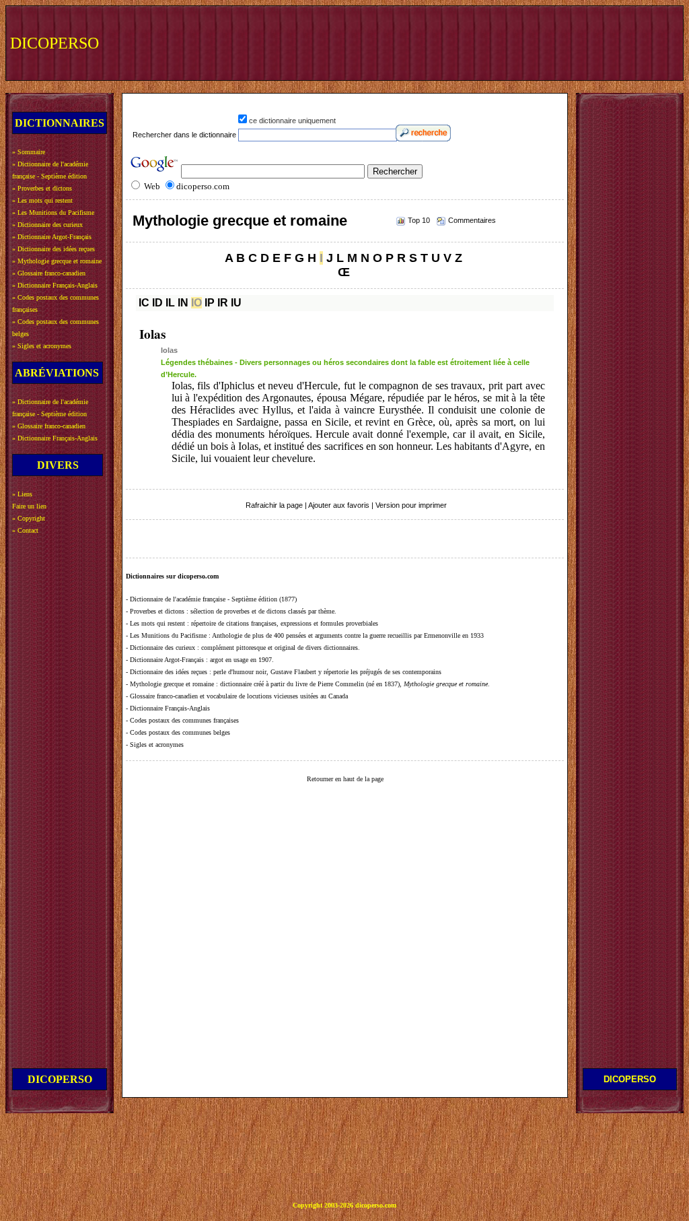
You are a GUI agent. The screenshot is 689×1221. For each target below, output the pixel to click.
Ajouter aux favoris (338, 505)
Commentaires (472, 220)
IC (144, 302)
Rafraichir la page (274, 505)
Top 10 (419, 220)
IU (236, 302)
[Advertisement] (431, 41)
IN (183, 302)
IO (196, 302)
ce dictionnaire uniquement (292, 121)
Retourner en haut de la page (345, 779)
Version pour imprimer (411, 505)
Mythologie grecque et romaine (240, 220)
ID (157, 302)
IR (222, 302)
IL (170, 302)
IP (210, 302)
